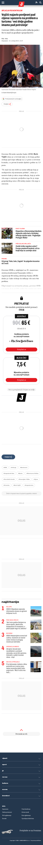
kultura (5, 783)
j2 (3, 771)
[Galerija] (21, 66)
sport (4, 764)
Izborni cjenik (25, 812)
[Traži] (40, 2)
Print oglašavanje (26, 815)
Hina (6, 38)
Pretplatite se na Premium (30, 830)
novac (5, 777)
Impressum (5, 809)
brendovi (6, 795)
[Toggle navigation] (3, 2)
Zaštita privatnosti (7, 812)
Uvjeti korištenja (26, 809)
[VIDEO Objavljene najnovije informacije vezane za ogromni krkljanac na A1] (35, 611)
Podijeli (6, 104)
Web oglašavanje (6, 815)
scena (5, 789)
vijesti (4, 758)
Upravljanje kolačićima (28, 818)
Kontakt (4, 818)
